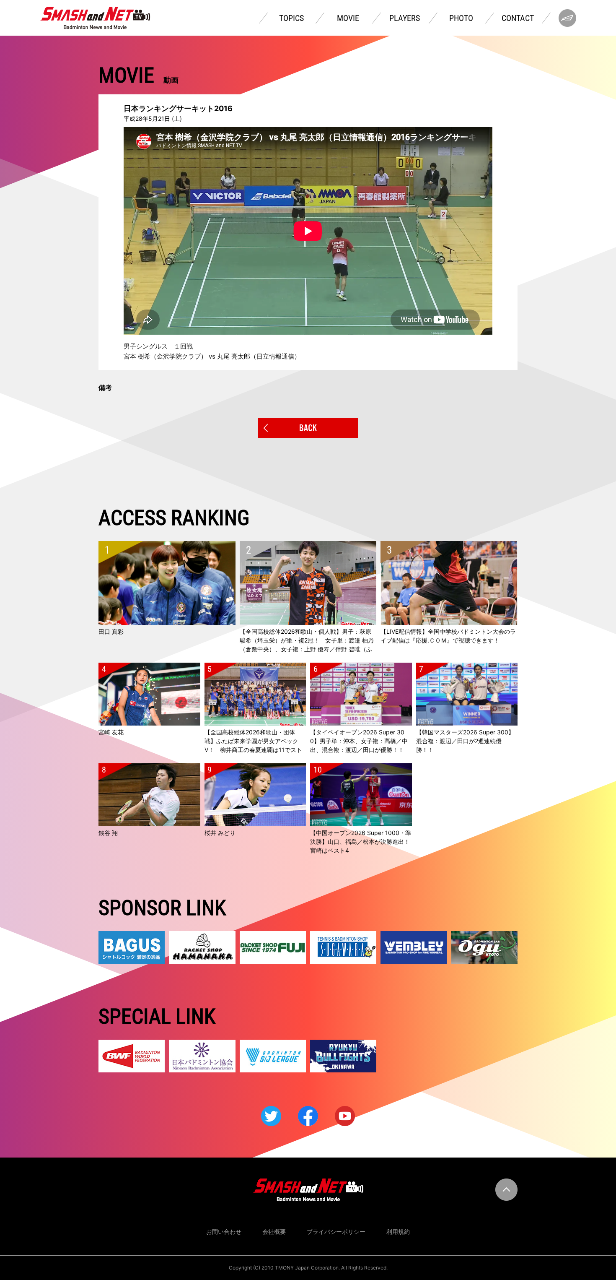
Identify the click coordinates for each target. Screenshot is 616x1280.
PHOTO (461, 18)
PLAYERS (404, 18)
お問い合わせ (223, 1231)
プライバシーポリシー (336, 1231)
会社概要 (274, 1231)
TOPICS (291, 18)
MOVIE (348, 18)
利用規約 (398, 1231)
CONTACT (518, 18)
